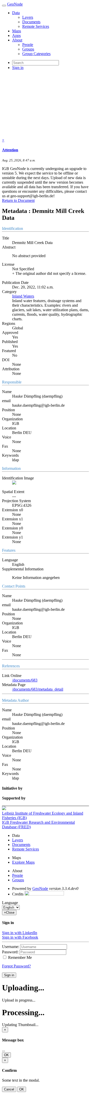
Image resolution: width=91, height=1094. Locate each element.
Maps (16, 31)
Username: (10, 946)
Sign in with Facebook (20, 937)
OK (6, 1055)
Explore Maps (23, 862)
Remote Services (35, 26)
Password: (10, 952)
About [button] (17, 40)
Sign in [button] (18, 67)
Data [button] (16, 13)
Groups (28, 49)
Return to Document (18, 200)
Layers (27, 17)
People (27, 44)
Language (10, 903)
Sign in (9, 975)
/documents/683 (24, 680)
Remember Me (19, 957)
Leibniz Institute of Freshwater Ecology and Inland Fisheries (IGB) (42, 815)
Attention (10, 150)
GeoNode (15, 4)
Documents (31, 22)
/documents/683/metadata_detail (37, 689)
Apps (16, 35)
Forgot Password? (16, 966)
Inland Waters (23, 296)
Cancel (9, 1089)
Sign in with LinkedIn (19, 933)
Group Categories (36, 54)
